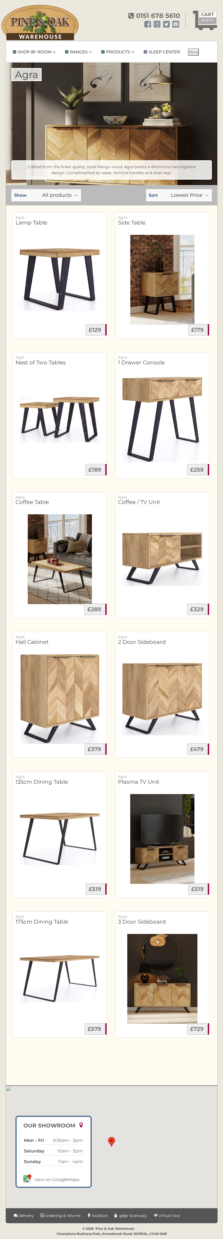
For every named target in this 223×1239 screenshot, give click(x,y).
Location (99, 1215)
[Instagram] (157, 24)
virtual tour (169, 1215)
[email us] (175, 24)
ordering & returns (62, 1215)
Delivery (26, 1215)
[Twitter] (166, 24)
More (193, 52)
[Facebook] (147, 24)
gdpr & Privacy (132, 1215)
